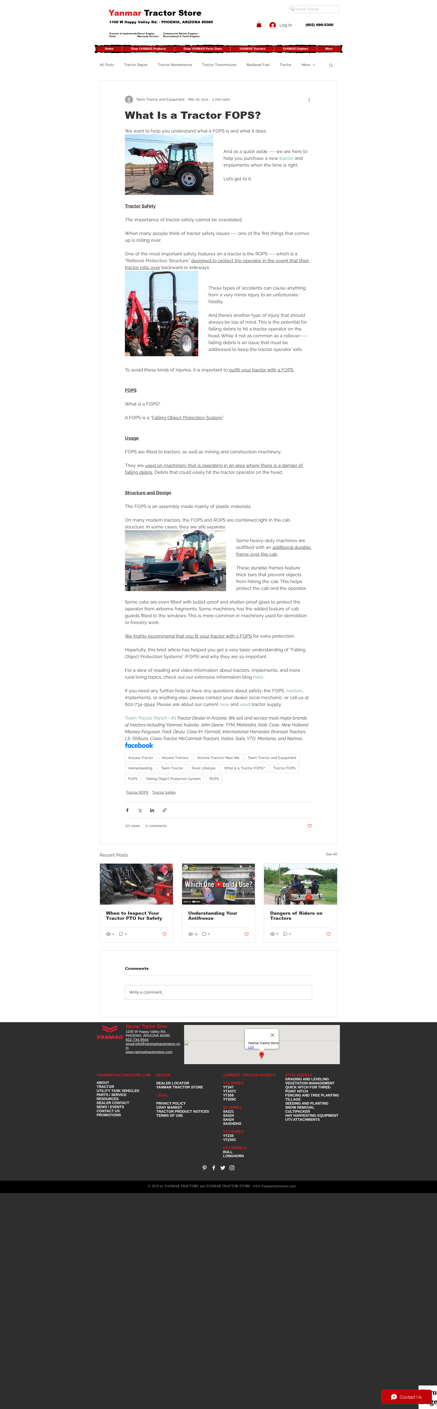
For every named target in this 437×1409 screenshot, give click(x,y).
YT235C (229, 1140)
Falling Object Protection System (173, 779)
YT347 (228, 1087)
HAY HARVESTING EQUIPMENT (311, 1115)
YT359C (229, 1099)
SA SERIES (232, 1107)
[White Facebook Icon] (213, 1168)
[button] (258, 24)
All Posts (107, 65)
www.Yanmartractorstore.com (274, 1185)
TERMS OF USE (169, 1115)
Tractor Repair (136, 65)
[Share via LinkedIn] (152, 810)
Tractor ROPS (137, 792)
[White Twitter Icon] (223, 1168)
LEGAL (162, 1095)
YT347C (229, 1091)
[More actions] (309, 100)
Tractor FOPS (284, 768)
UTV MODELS (234, 1148)
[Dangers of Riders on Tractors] (300, 884)
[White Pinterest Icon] (204, 1168)
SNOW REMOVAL (300, 1107)
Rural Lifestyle (203, 768)
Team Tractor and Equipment (272, 758)
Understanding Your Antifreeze (212, 916)
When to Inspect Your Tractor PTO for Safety (134, 916)
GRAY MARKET (169, 1107)
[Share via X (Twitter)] (139, 810)
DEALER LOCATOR (172, 1083)
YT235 (228, 1136)
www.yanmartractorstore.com (149, 1052)
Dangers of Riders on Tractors (296, 916)
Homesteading (140, 768)
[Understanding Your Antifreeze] (218, 884)
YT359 (228, 1095)
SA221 (228, 1111)
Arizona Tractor (140, 758)
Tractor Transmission (219, 65)
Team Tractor (172, 768)
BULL (228, 1152)
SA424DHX (232, 1124)
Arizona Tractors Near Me (218, 758)
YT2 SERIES (233, 1132)
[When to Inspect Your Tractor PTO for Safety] (136, 884)
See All (331, 854)
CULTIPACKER (297, 1111)
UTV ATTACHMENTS (302, 1119)
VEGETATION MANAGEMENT (310, 1083)
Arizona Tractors (175, 758)
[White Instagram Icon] (232, 1168)
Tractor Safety (164, 792)
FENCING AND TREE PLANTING (312, 1095)
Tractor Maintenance (175, 65)
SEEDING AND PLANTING (307, 1103)
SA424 (228, 1119)
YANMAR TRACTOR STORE (179, 1087)
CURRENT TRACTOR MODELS (249, 1075)
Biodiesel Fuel (258, 65)
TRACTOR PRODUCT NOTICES (182, 1111)
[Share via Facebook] (127, 810)
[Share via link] (164, 810)
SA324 (228, 1115)
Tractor (286, 65)
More (306, 65)
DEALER (163, 1075)
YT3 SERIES (233, 1083)
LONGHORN (233, 1156)
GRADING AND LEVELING (307, 1079)
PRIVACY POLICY (171, 1103)
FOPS (133, 779)
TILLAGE (293, 1099)
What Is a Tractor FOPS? (244, 768)
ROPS (214, 779)
